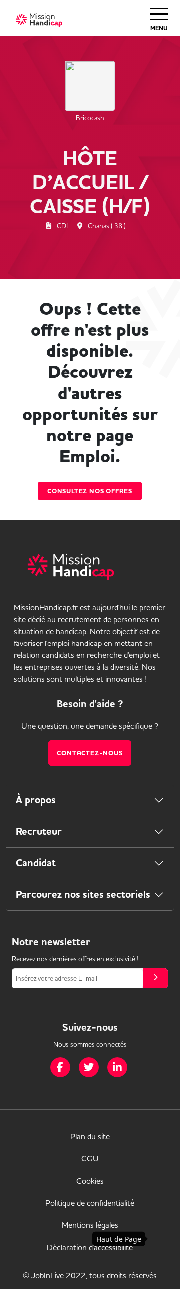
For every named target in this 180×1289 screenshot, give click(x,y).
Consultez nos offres (90, 491)
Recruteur (39, 831)
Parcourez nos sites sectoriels (83, 894)
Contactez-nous (89, 753)
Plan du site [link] (90, 1136)
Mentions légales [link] (90, 1225)
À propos (36, 800)
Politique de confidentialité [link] (90, 1203)
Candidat (36, 863)
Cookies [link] (90, 1181)
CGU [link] (90, 1158)
